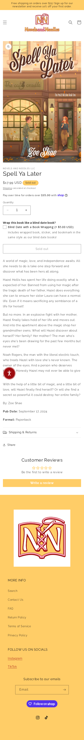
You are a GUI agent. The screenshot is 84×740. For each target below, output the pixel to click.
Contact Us (15, 599)
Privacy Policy (17, 635)
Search (13, 590)
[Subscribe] (64, 689)
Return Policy (17, 617)
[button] (5, 22)
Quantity (8, 202)
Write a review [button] (42, 483)
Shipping (7, 188)
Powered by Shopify (60, 736)
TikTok (12, 666)
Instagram (15, 658)
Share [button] (11, 444)
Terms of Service (19, 626)
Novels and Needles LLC (34, 736)
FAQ (10, 608)
